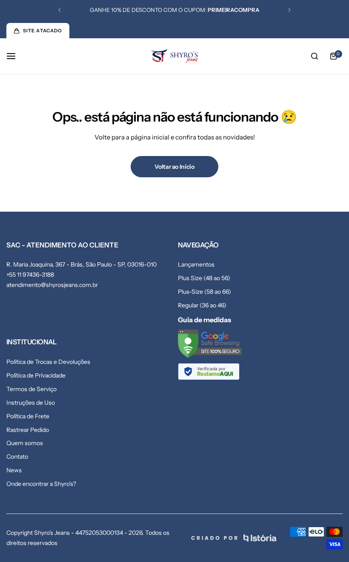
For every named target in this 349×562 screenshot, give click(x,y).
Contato (17, 456)
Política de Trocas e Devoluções (48, 362)
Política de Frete (27, 416)
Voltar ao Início (174, 166)
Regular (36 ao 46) (202, 305)
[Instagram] (36, 308)
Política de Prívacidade (36, 375)
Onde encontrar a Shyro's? (41, 484)
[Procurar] (314, 56)
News (14, 470)
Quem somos (24, 443)
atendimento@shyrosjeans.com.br (52, 285)
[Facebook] (14, 308)
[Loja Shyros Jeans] (174, 56)
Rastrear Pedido (27, 430)
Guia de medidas (204, 319)
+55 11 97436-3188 (30, 274)
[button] (59, 9)
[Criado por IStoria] (233, 538)
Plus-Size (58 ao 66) (204, 291)
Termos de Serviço (31, 389)
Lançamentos (196, 264)
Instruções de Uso (30, 402)
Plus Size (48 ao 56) (204, 278)
